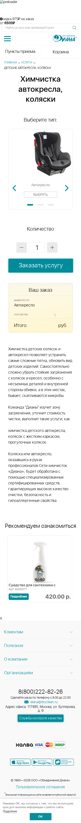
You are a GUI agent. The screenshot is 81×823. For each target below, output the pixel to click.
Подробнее (10, 811)
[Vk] (25, 738)
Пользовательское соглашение (40, 787)
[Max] (56, 738)
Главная (10, 62)
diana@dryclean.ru (43, 702)
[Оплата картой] (24, 745)
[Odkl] (33, 738)
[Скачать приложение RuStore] (63, 762)
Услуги (26, 62)
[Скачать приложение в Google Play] (42, 762)
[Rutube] (41, 738)
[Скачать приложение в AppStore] (20, 762)
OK (40, 816)
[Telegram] (49, 738)
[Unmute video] (40, 10)
